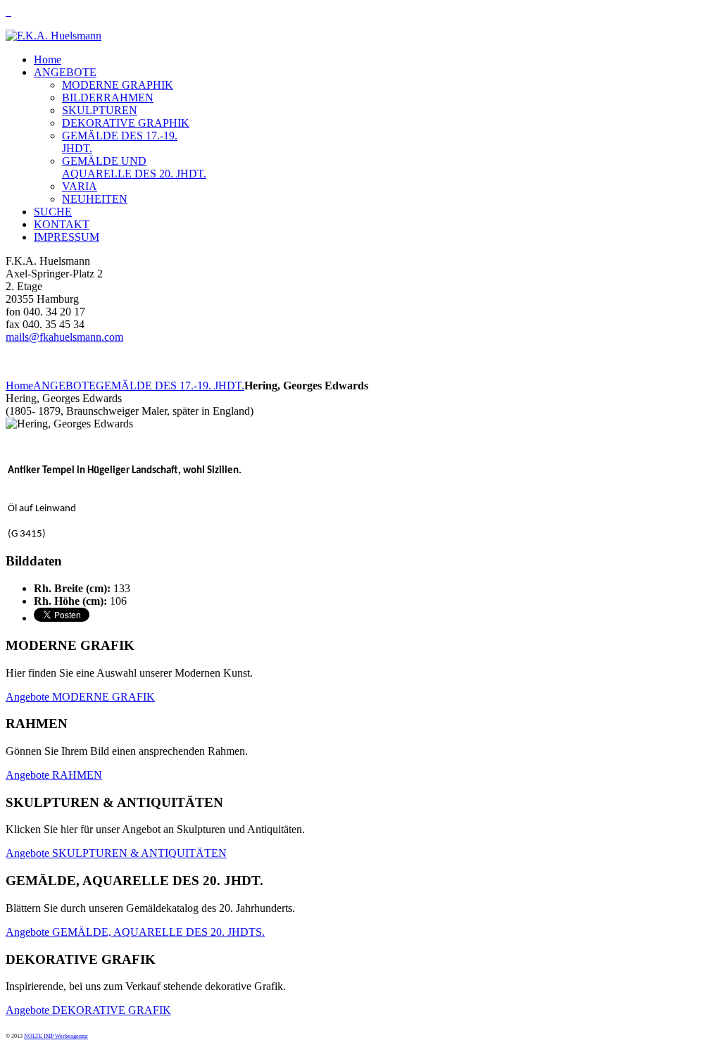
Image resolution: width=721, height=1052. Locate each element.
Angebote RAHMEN (54, 775)
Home (19, 386)
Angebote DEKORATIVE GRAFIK (88, 1010)
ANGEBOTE (64, 386)
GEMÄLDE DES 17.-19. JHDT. (170, 386)
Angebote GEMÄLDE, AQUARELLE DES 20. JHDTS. (135, 932)
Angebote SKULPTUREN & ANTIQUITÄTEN (116, 853)
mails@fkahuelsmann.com (64, 337)
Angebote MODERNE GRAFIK (80, 697)
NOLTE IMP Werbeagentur (56, 1036)
